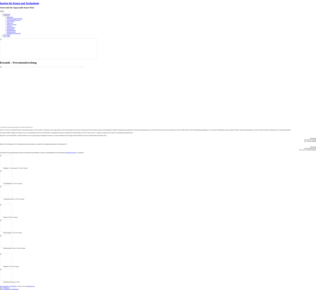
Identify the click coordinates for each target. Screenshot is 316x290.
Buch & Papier (10, 21)
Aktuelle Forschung (71, 152)
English (7, 289)
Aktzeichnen (10, 17)
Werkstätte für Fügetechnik (14, 33)
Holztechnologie (11, 27)
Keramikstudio (10, 29)
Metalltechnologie (11, 30)
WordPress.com (30, 286)
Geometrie (9, 26)
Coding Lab (10, 23)
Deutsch (7, 287)
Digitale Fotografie (11, 24)
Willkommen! (6, 14)
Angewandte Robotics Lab (14, 20)
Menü (2, 11)
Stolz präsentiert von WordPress (8, 286)
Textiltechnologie (11, 32)
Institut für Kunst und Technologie (19, 3)
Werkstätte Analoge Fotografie (14, 18)
